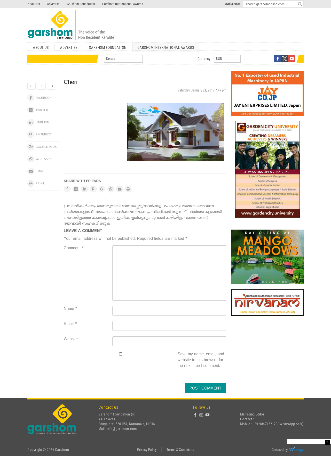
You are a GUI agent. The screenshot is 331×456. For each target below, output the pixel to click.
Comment (74, 248)
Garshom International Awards (122, 3)
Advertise (53, 3)
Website (71, 339)
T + (51, 85)
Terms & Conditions (180, 449)
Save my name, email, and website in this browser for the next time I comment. (201, 360)
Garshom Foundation (81, 3)
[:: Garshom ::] (71, 25)
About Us (34, 3)
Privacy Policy (147, 449)
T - (31, 85)
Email (70, 324)
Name (71, 309)
